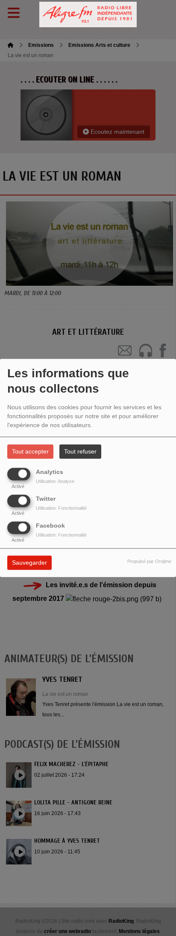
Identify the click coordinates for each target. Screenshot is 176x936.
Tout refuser (80, 451)
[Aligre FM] (88, 14)
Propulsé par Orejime (149, 561)
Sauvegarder (29, 563)
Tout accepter (30, 451)
